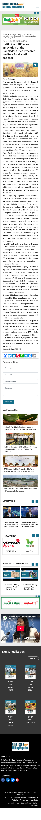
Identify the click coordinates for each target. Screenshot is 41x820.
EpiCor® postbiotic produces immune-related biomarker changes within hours (20, 428)
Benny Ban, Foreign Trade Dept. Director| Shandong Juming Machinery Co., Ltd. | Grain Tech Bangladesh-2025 (29, 528)
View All (33, 658)
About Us (8, 797)
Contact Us (34, 806)
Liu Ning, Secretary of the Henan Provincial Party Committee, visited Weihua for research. (20, 449)
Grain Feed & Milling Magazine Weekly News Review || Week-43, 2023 (29, 588)
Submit (8, 401)
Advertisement (13, 803)
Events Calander (20, 797)
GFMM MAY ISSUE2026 (30, 719)
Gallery (35, 803)
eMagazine (24, 800)
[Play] (11, 512)
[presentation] (35, 13)
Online (11, 349)
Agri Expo (11, 551)
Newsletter (34, 800)
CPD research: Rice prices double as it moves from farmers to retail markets (19, 470)
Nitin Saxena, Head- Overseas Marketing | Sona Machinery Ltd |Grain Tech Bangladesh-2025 (11, 527)
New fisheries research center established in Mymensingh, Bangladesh (20, 490)
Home (5, 34)
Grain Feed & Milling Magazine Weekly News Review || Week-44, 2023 (11, 588)
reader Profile (33, 797)
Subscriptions (26, 803)
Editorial (15, 800)
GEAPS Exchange (29, 551)
